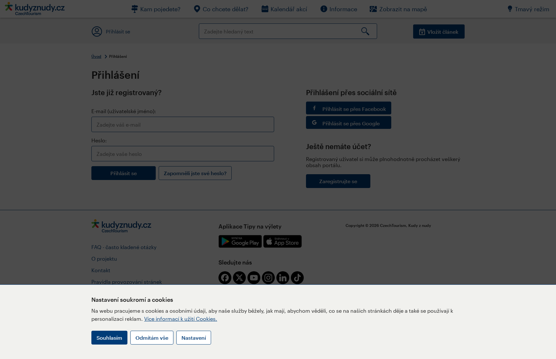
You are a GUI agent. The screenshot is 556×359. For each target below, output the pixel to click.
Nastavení (193, 338)
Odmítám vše (151, 338)
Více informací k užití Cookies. (180, 319)
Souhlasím (109, 338)
